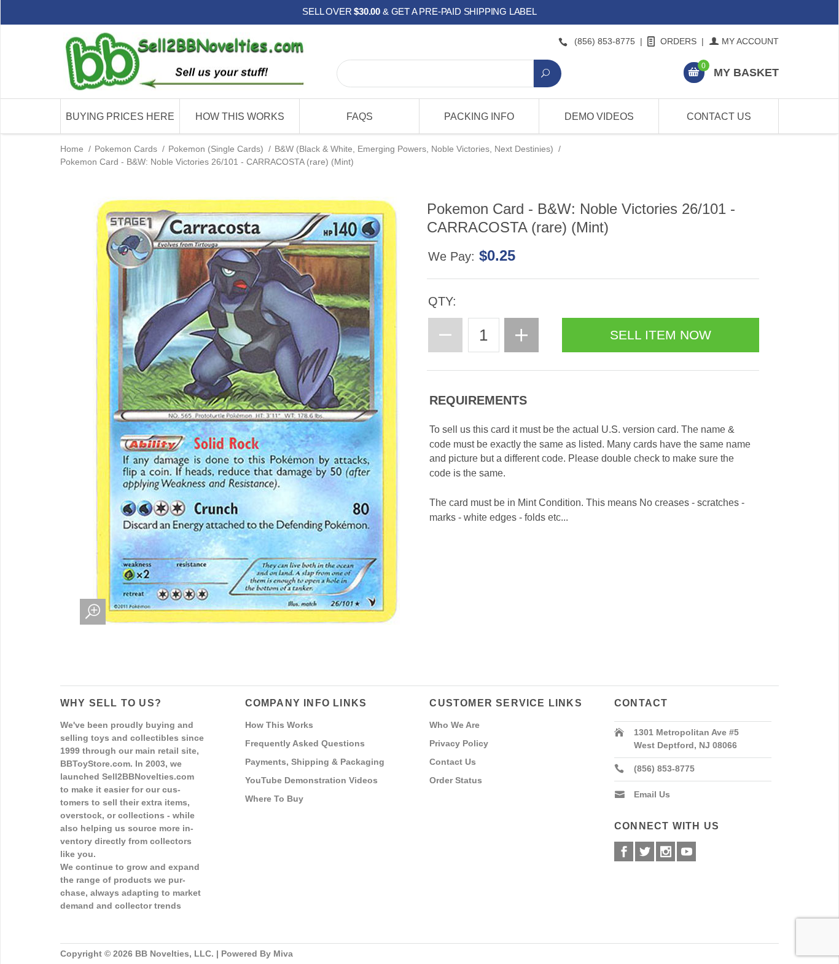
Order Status (455, 780)
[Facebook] (623, 851)
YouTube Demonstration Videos (311, 780)
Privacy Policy (458, 743)
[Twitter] (644, 851)
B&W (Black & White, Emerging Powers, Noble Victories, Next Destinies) (414, 149)
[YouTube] (686, 851)
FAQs (359, 116)
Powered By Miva (257, 953)
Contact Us (719, 116)
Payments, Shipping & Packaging (314, 762)
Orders (678, 41)
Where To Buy (274, 799)
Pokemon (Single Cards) (215, 149)
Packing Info (479, 116)
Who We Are (454, 725)
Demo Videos (599, 116)
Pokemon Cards (126, 149)
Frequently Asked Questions (305, 743)
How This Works (239, 116)
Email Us (652, 794)
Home (72, 149)
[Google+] (665, 851)
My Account (750, 41)
